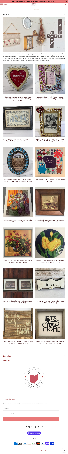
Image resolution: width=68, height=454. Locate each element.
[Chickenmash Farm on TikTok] (35, 427)
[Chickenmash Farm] (34, 4)
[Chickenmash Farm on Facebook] (26, 427)
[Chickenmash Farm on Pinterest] (32, 427)
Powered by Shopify (41, 450)
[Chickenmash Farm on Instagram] (29, 427)
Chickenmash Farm (30, 450)
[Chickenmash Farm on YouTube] (41, 427)
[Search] (59, 4)
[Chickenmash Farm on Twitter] (38, 427)
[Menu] (1, 4)
